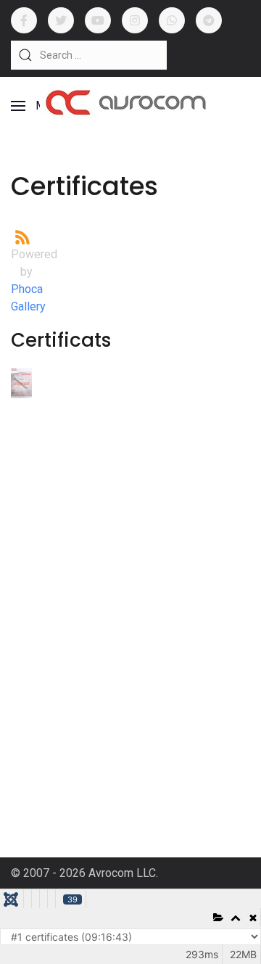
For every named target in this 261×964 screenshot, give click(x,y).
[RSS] (22, 236)
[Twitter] (61, 20)
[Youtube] (98, 20)
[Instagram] (135, 20)
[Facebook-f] (24, 20)
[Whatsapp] (172, 20)
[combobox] (89, 55)
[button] (37, 106)
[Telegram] (209, 20)
